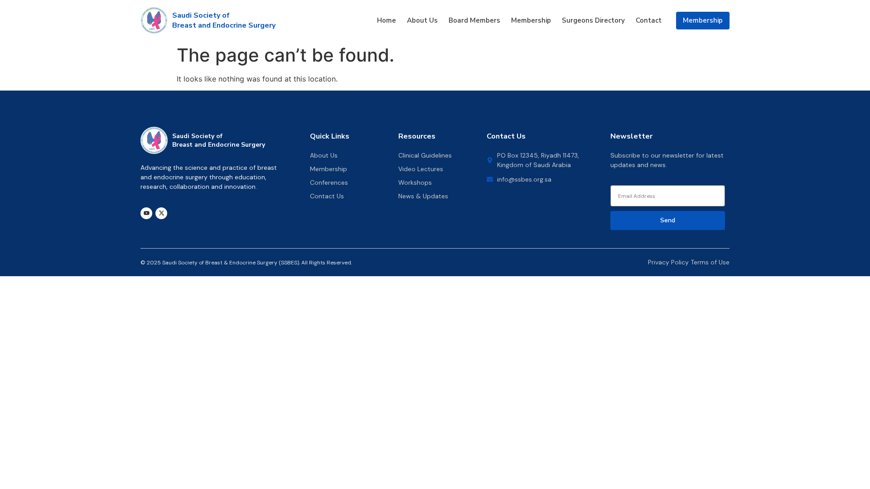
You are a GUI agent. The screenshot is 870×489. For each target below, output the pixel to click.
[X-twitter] (161, 213)
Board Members (474, 20)
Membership (531, 20)
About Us (422, 20)
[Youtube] (146, 213)
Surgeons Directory (593, 20)
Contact (649, 20)
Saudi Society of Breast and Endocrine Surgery (224, 20)
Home (386, 20)
